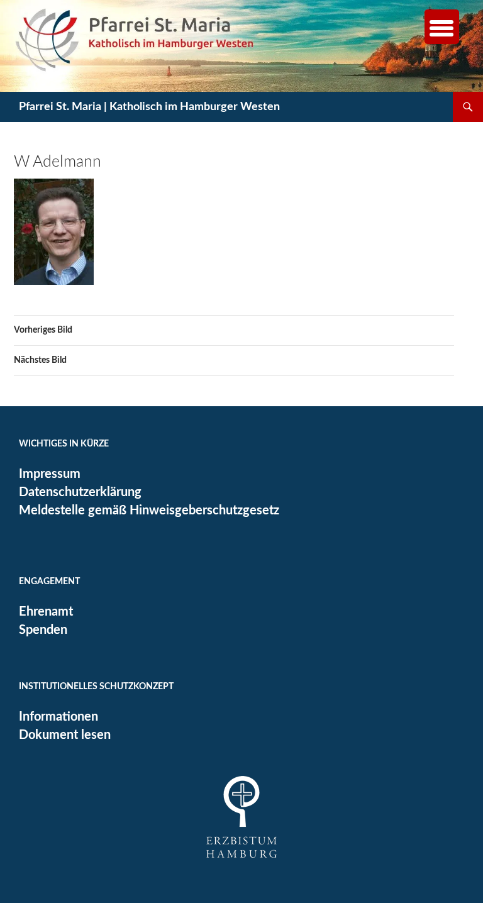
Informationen (58, 717)
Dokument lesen (65, 735)
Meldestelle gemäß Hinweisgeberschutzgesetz (149, 510)
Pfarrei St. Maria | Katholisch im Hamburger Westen (149, 107)
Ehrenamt (46, 612)
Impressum (49, 474)
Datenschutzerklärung (80, 492)
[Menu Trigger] (442, 26)
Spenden (43, 630)
